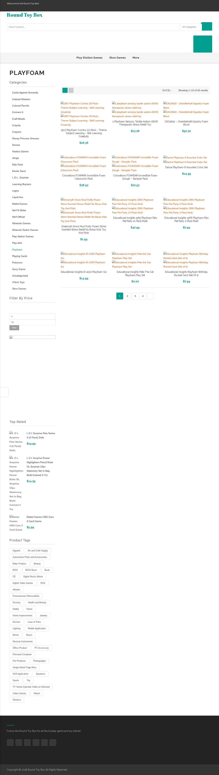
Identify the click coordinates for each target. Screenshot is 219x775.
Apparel (16, 550)
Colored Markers (21, 99)
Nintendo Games (21, 223)
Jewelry (43, 615)
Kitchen (16, 622)
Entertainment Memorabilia (26, 596)
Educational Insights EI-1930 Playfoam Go (84, 272)
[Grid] (65, 90)
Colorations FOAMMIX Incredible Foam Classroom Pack (83, 177)
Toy (28, 680)
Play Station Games (89, 57)
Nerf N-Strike (19, 210)
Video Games (19, 693)
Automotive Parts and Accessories (30, 557)
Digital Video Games (23, 583)
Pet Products (19, 661)
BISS (15, 570)
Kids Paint (17, 164)
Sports (16, 680)
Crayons (16, 131)
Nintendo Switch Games (25, 230)
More (136, 57)
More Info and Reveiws (83, 142)
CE (14, 576)
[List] (71, 90)
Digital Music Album (33, 576)
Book (47, 570)
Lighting (16, 628)
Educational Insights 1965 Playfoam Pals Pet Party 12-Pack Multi (135, 219)
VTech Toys (18, 282)
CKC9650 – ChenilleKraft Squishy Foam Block (186, 123)
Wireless (17, 700)
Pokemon (17, 262)
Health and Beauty (37, 602)
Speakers (40, 674)
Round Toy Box (25, 14)
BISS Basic (31, 570)
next (150, 296)
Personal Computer (22, 654)
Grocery (17, 602)
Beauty (37, 563)
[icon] (10, 742)
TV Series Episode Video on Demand (31, 687)
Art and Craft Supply (38, 550)
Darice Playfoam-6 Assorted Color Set (186, 167)
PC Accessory (42, 648)
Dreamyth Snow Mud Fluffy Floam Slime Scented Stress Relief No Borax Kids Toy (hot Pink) (83, 229)
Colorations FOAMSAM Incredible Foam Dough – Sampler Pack (135, 177)
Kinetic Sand (19, 171)
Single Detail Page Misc (24, 667)
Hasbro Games (20, 151)
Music (29, 635)
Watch (37, 693)
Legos (15, 190)
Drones (16, 145)
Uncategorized (20, 275)
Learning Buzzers (21, 184)
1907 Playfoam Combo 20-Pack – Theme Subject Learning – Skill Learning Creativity (84, 133)
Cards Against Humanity (25, 92)
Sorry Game (18, 269)
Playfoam (17, 249)
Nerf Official (18, 216)
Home (29, 609)
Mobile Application (37, 628)
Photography (39, 661)
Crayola (16, 125)
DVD (43, 583)
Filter (14, 328)
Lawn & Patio (34, 622)
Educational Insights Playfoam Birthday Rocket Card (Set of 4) (186, 274)
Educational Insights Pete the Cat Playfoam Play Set (135, 274)
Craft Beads (18, 118)
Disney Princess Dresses (25, 138)
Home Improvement (22, 615)
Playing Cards (19, 256)
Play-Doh (17, 243)
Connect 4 (17, 112)
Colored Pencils (20, 105)
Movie (16, 635)
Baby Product (19, 563)
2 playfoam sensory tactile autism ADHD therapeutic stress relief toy (135, 123)
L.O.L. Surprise (20, 177)
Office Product (20, 648)
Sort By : (167, 90)
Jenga (15, 158)
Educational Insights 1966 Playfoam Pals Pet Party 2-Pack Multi (186, 219)
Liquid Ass (17, 197)
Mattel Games (19, 203)
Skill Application (20, 674)
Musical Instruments (23, 641)
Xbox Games (117, 57)
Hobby (16, 609)
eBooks (16, 589)
